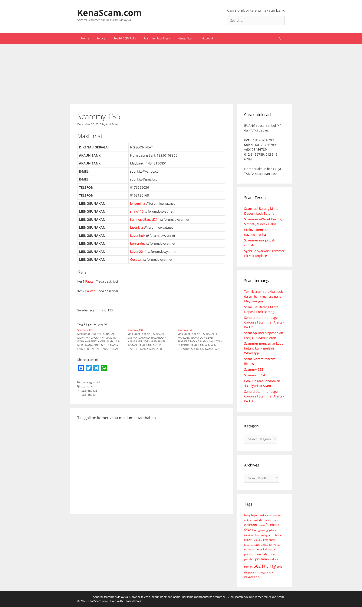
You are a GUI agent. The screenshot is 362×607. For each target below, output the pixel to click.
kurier (257, 544)
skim (256, 572)
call (246, 520)
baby (247, 515)
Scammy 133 (89, 390)
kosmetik (248, 545)
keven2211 (138, 251)
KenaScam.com (109, 12)
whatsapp (252, 577)
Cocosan (136, 259)
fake (247, 529)
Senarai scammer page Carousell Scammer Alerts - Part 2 (264, 322)
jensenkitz (137, 203)
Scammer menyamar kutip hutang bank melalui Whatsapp (263, 348)
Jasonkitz (136, 227)
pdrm (257, 554)
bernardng (138, 243)
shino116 (137, 211)
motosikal (261, 549)
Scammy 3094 (254, 375)
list (270, 544)
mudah (272, 549)
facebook (272, 524)
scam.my (87, 386)
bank (261, 515)
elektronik (251, 525)
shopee (248, 572)
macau (276, 544)
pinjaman (262, 559)
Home (85, 38)
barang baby (271, 515)
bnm (280, 515)
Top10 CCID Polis (125, 38)
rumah (248, 566)
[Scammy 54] (202, 339)
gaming (263, 530)
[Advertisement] (181, 72)
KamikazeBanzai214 (145, 219)
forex (255, 530)
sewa (279, 566)
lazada (264, 544)
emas (262, 525)
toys (271, 572)
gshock (272, 530)
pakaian (248, 554)
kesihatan (257, 540)
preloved (274, 559)
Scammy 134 (89, 394)
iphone (277, 535)
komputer (269, 540)
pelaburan (269, 554)
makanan (249, 549)
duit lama (273, 520)
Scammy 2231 (254, 369)
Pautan (90, 281)
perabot (249, 559)
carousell (253, 520)
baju (254, 515)
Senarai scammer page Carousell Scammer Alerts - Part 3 (264, 396)
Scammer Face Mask (156, 38)
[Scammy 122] (102, 339)
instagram (266, 535)
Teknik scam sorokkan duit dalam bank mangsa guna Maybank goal (263, 296)
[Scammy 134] (152, 339)
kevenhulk (137, 235)
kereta (248, 540)
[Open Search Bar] (279, 38)
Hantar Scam (186, 38)
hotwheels (249, 535)
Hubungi (207, 38)
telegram (264, 572)
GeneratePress (132, 601)
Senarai (101, 38)
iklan (257, 535)
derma (263, 520)
